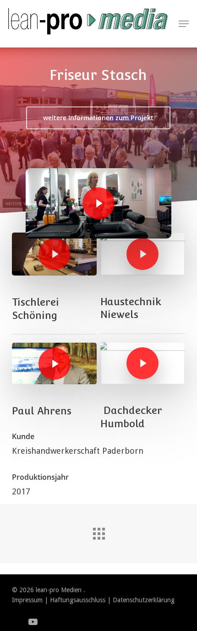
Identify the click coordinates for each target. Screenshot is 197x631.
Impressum (27, 600)
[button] (184, 23)
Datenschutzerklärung (144, 600)
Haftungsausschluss (77, 600)
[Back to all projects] (98, 531)
